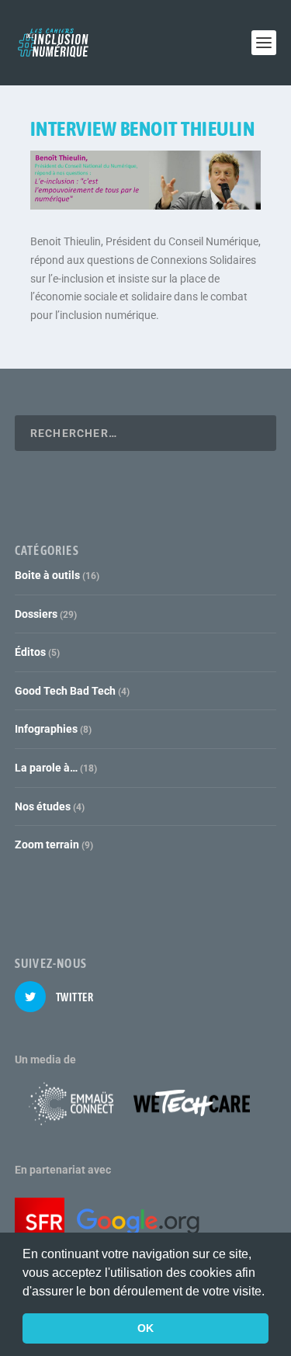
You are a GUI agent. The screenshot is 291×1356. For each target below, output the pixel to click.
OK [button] (145, 1328)
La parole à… (46, 767)
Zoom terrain (47, 844)
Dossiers (36, 614)
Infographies (46, 729)
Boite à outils (47, 575)
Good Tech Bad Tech (65, 691)
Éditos (30, 652)
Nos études (43, 806)
